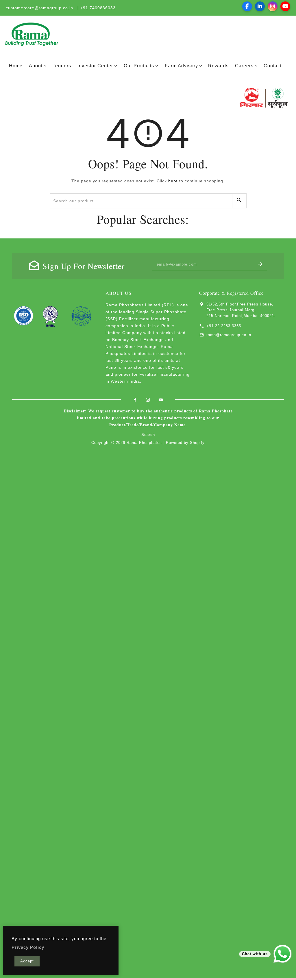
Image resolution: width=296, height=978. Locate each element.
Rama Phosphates (144, 442)
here (173, 181)
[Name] (260, 264)
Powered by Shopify (185, 442)
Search (148, 434)
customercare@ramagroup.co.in (39, 7)
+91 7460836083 (98, 7)
